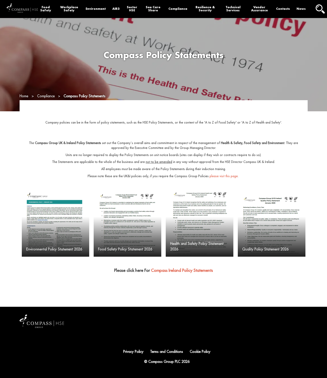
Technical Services (233, 9)
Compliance (177, 8)
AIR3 (115, 8)
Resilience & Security (205, 9)
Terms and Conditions (166, 352)
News (301, 8)
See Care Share (153, 9)
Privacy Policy (133, 352)
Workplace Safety (69, 9)
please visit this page (224, 176)
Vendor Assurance (259, 9)
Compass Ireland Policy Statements (182, 270)
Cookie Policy (200, 352)
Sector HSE (132, 9)
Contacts (283, 8)
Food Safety (45, 9)
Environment (96, 8)
